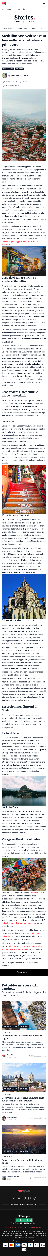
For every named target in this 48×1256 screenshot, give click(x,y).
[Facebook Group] (19, 1198)
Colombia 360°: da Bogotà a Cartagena (19, 923)
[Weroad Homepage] (24, 1191)
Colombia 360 (36, 893)
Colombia (19, 69)
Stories (9, 9)
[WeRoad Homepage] (4, 3)
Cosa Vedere (8, 29)
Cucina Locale (36, 29)
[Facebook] (24, 1198)
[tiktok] (34, 1198)
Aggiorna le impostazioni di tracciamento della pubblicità (24, 1227)
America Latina (7, 69)
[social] (14, 1198)
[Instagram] (29, 1198)
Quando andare (22, 29)
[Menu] (43, 3)
